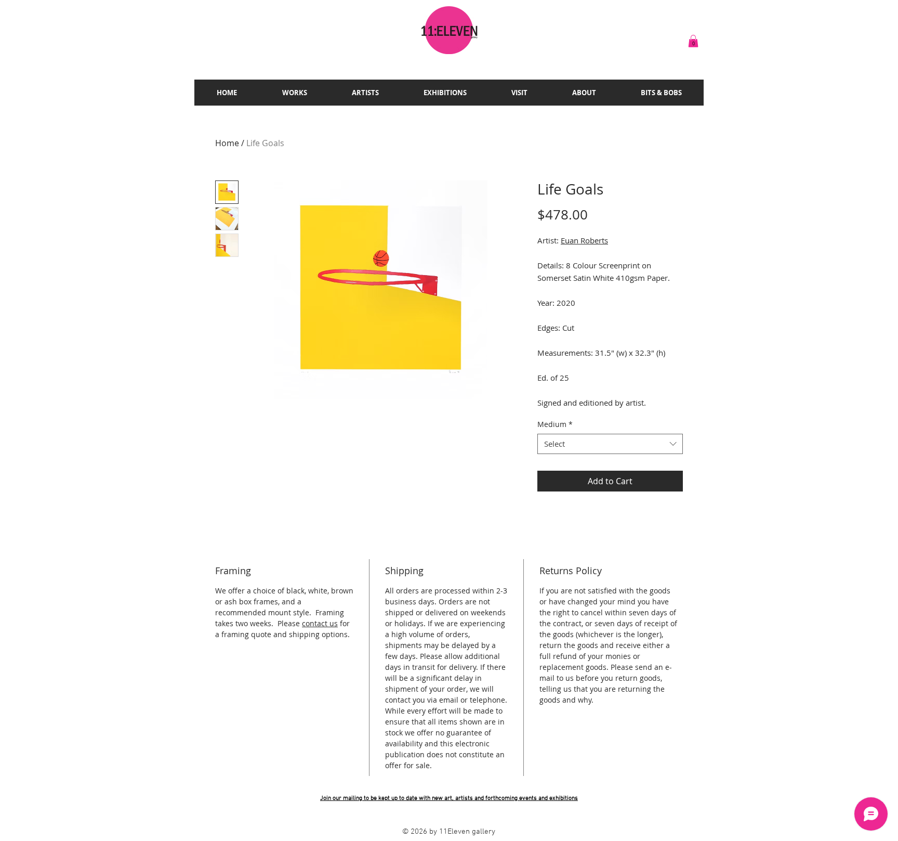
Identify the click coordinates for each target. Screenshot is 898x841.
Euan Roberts (584, 240)
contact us (320, 623)
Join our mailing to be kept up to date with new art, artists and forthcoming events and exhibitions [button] (449, 798)
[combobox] (610, 444)
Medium (555, 424)
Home (227, 143)
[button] (693, 41)
